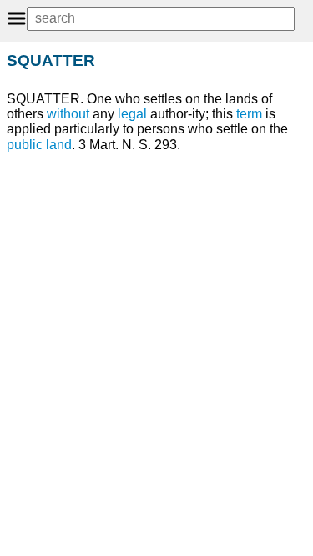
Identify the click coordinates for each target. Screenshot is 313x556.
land (59, 145)
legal (132, 114)
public (25, 145)
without (68, 114)
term (249, 114)
